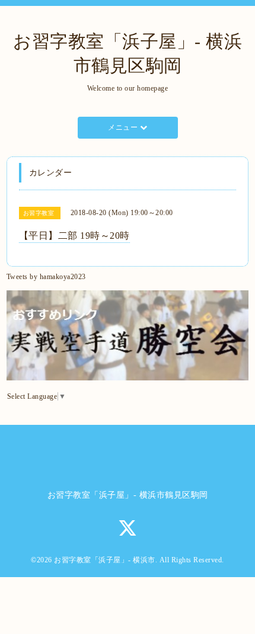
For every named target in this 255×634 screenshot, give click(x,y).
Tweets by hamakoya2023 (46, 277)
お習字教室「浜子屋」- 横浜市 (104, 560)
